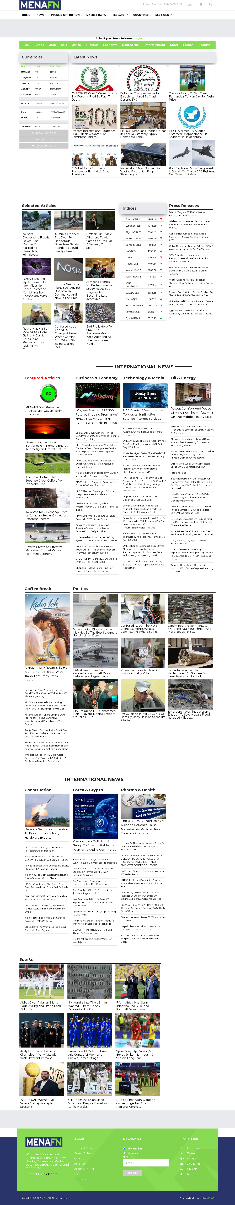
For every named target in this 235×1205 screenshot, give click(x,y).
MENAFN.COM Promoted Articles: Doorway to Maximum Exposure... (46, 411)
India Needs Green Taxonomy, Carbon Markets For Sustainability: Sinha (97, 474)
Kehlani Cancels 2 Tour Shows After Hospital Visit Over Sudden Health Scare (140, 938)
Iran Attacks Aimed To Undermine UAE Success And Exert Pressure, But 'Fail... (188, 673)
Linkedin (191, 1168)
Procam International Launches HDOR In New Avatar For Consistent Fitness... (93, 134)
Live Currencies (44, 139)
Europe (39, 45)
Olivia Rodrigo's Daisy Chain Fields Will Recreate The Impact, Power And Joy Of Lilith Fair (144, 456)
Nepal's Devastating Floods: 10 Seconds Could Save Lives (140, 498)
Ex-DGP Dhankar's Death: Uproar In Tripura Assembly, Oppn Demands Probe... (143, 134)
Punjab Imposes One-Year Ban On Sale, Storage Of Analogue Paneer (47, 867)
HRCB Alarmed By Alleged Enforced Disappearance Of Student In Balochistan (96, 494)
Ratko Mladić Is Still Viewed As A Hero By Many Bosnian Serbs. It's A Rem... (143, 717)
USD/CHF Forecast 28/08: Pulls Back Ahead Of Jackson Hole (93, 931)
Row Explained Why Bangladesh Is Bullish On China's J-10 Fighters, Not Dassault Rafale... (192, 171)
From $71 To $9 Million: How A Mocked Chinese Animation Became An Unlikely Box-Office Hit (143, 908)
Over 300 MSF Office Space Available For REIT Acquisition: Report (46, 898)
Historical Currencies (44, 145)
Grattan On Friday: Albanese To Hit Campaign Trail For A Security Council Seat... (99, 240)
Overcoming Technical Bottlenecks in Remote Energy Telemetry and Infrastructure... (46, 446)
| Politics (92, 45)
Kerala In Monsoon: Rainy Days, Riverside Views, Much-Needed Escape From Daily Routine (93, 528)
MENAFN (211, 1198)
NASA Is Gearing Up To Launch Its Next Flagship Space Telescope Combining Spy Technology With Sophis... (35, 289)
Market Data (96, 15)
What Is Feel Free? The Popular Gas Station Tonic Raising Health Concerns (192, 533)
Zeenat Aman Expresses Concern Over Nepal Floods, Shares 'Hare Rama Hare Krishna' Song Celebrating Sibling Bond (46, 745)
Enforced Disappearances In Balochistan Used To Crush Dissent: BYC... (139, 96)
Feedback (80, 1179)
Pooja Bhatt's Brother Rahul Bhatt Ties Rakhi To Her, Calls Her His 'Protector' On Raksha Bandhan (46, 733)
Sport (174, 45)
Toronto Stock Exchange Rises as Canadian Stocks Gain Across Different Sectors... (46, 515)
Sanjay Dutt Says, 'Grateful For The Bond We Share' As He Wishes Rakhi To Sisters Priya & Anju (97, 435)
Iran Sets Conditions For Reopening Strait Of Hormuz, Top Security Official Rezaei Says (144, 564)
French (188, 45)
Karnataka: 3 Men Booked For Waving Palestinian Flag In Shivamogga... (140, 171)
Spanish (204, 45)
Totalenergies (178, 472)
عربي (191, 4)
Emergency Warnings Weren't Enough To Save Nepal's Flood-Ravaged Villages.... (189, 714)
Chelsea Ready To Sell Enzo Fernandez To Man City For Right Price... (191, 96)
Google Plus (194, 1158)
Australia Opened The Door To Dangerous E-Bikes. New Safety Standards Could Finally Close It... (67, 242)
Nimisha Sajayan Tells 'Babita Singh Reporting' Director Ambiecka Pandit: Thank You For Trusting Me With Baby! (46, 705)
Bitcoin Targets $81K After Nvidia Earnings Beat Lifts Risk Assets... (187, 214)
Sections (162, 15)
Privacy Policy (82, 1153)
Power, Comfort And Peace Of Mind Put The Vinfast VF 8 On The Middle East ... (191, 294)
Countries (141, 15)
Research (119, 15)
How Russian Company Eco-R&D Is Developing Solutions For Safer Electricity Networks (190, 497)
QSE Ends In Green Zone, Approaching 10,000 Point (94, 913)
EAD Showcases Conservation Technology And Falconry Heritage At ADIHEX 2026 (144, 536)
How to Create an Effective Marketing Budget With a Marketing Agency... (43, 550)
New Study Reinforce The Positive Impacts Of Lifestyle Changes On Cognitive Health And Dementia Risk (141, 895)
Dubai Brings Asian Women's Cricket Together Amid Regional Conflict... (135, 1103)
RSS (189, 1174)
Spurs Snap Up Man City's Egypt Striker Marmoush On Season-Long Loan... (135, 1055)
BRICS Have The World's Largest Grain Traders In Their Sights (46, 928)
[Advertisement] (117, 28)
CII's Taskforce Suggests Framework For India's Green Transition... (91, 171)
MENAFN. (46, 1198)
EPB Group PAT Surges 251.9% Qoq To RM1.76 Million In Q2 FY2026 (96, 560)
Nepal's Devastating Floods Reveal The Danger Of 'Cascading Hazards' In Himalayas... (36, 244)
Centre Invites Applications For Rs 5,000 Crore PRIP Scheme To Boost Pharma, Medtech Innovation (95, 549)
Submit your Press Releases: (115, 38)
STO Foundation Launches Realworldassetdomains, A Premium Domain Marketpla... (189, 258)
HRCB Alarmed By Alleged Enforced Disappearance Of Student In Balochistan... (188, 134)
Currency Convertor (44, 132)
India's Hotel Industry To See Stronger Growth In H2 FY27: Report (45, 919)
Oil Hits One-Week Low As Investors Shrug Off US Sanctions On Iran (190, 465)
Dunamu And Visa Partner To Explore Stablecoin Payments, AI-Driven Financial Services (93, 871)
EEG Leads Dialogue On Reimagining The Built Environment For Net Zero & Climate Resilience (191, 522)
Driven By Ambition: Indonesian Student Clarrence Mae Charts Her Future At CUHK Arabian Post (142, 508)
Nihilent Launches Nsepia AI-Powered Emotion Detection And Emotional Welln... (190, 224)
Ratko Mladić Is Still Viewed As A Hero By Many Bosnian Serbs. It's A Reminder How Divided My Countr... (36, 339)
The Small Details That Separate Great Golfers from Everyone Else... (45, 481)
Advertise (80, 1163)
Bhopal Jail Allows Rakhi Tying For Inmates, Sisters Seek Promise (94, 569)
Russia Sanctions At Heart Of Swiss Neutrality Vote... (140, 672)
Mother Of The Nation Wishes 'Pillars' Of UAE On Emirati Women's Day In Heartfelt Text (143, 846)
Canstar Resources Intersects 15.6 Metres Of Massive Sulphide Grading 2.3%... (189, 236)
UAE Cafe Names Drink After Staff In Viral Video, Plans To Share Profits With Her (142, 883)
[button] (201, 4)
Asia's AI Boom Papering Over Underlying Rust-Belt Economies (91, 883)
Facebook (192, 1148)
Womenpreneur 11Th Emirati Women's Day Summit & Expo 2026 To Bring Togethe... (190, 270)
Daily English (133, 1148)
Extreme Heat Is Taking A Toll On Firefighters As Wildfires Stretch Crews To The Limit (192, 429)
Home (26, 15)
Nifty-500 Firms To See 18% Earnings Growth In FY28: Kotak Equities (95, 517)
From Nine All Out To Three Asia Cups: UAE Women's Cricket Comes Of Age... (87, 1055)
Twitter (191, 1153)
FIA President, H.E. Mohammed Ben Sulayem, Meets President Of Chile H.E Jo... (94, 714)
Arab (52, 45)
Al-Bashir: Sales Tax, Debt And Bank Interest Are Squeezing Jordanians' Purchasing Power (190, 442)
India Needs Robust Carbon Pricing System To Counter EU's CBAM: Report (97, 539)
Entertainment (154, 45)
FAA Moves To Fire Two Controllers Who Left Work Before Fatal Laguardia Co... (92, 673)
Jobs (77, 1174)
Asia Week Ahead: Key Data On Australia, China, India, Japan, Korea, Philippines (142, 431)
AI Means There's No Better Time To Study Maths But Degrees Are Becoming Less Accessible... (99, 290)
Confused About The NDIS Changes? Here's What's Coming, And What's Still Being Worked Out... (66, 337)
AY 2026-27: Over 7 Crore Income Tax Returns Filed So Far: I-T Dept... (94, 96)
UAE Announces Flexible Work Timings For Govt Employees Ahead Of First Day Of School (144, 444)
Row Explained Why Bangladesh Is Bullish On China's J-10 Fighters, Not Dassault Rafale (95, 463)
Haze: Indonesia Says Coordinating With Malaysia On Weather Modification (95, 861)
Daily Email (193, 1163)
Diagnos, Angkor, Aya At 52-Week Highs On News (189, 542)
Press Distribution (65, 15)
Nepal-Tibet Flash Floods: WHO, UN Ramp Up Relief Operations (140, 928)
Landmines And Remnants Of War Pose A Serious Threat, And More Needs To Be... (189, 628)
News (41, 15)
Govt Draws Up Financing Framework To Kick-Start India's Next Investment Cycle (45, 908)
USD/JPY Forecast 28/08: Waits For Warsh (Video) (92, 940)
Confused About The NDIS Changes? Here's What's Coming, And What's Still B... (139, 628)
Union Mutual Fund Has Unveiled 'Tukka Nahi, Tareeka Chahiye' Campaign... (191, 303)
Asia (64, 45)
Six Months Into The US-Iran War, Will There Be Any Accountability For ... (87, 1006)
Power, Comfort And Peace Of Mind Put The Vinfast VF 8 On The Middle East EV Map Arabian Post (191, 509)
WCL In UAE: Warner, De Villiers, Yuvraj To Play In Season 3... (37, 1103)
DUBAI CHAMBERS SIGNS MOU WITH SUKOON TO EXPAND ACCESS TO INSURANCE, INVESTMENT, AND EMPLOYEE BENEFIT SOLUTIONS (141, 860)
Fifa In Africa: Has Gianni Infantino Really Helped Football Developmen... (132, 1006)
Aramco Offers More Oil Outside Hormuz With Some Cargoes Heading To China (192, 568)
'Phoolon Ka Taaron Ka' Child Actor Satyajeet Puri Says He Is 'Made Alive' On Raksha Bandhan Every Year (45, 757)
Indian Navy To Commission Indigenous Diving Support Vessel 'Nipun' (46, 876)
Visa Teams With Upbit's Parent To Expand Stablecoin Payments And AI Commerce (93, 902)
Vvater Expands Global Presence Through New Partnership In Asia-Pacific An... (191, 282)
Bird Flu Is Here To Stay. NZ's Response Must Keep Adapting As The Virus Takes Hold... (99, 335)
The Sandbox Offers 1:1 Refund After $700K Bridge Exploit (92, 892)
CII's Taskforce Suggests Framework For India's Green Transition (96, 484)
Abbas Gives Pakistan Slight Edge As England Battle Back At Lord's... (40, 1006)
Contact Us (81, 1158)
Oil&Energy (130, 45)
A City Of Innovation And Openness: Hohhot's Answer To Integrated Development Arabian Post (142, 468)
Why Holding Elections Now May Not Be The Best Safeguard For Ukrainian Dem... (95, 632)
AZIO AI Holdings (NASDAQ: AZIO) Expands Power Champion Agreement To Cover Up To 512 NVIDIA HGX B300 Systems (192, 554)
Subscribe (132, 1172)
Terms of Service (84, 1148)
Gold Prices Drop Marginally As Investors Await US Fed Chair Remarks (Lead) (97, 506)
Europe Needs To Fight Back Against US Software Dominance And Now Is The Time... (67, 291)
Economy (110, 45)
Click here (50, 1174)
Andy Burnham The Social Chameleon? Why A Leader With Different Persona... (39, 1055)
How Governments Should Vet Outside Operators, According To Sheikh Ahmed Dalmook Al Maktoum (192, 454)
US (27, 45)
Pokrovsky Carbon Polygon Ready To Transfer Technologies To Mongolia (93, 922)
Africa (76, 45)
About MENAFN (84, 1168)
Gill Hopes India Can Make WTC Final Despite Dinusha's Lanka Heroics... (87, 1103)
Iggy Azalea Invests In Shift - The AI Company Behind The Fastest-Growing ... (190, 313)
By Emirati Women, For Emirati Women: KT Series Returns (142, 873)
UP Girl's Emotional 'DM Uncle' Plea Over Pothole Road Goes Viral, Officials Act (46, 887)
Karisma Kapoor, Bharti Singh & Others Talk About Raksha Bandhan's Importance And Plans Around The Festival (46, 719)
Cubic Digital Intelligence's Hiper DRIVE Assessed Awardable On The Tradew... (191, 248)
